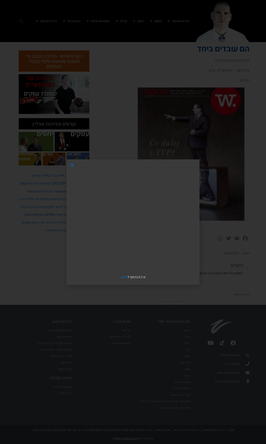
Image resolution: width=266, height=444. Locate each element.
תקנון (124, 277)
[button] (72, 165)
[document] (133, 222)
